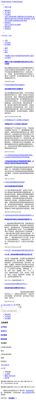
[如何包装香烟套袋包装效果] (15, 182)
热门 (6, 50)
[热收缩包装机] (18, 2)
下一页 (13, 305)
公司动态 (8, 42)
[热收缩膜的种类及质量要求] (15, 85)
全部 (6, 16)
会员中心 (4, 331)
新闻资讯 (8, 314)
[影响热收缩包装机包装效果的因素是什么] (19, 215)
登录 (6, 7)
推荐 (6, 48)
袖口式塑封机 (26, 392)
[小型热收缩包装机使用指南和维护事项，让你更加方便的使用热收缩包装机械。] (20, 157)
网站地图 (4, 339)
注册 (9, 7)
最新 (6, 52)
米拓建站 (11, 398)
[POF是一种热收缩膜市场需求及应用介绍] (19, 250)
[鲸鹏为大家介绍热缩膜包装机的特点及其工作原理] (20, 58)
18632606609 (5, 365)
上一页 (3, 305)
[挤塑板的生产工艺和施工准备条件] (17, 120)
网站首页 (8, 10)
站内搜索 (4, 335)
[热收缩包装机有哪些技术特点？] (16, 284)
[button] (4, 35)
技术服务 (8, 44)
